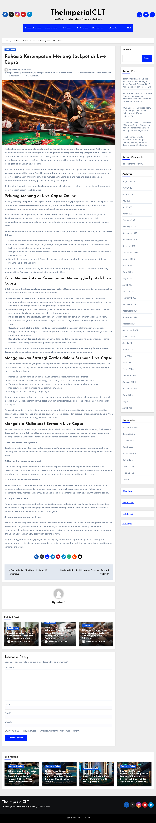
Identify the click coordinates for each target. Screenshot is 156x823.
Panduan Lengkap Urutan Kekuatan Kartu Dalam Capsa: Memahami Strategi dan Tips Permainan (58, 633)
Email (8, 713)
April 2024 (127, 362)
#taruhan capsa (18, 76)
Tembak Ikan (113, 28)
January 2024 (129, 382)
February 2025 (129, 298)
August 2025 (128, 259)
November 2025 (129, 240)
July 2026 (127, 188)
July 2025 (127, 265)
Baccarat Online (33, 28)
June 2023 (127, 395)
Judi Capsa (66, 28)
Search (126, 50)
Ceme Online (51, 28)
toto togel (127, 524)
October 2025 (128, 246)
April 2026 (127, 207)
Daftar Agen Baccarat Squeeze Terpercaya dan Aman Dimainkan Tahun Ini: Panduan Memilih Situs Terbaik (59, 776)
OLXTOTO (87, 817)
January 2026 (129, 227)
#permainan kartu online (90, 73)
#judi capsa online (42, 73)
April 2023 (127, 408)
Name (8, 704)
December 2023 (129, 388)
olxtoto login (128, 502)
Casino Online (128, 434)
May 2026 (127, 201)
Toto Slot (126, 28)
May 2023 (127, 401)
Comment (10, 667)
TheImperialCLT (78, 13)
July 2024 (127, 343)
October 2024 (128, 324)
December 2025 (129, 233)
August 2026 (128, 181)
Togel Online (128, 473)
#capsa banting (14, 73)
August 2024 (128, 337)
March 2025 (128, 291)
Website (8, 722)
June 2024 (127, 350)
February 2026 (129, 220)
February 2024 (129, 375)
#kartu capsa (73, 73)
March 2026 (128, 214)
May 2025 (127, 278)
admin (14, 70)
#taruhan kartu (32, 76)
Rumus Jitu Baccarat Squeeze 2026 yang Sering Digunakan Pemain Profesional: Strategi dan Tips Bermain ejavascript (134, 776)
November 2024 (129, 317)
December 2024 (129, 311)
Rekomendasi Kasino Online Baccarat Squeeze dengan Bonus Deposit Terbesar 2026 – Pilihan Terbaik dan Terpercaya (21, 776)
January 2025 (129, 304)
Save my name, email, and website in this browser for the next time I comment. (43, 731)
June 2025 (127, 272)
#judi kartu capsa (58, 73)
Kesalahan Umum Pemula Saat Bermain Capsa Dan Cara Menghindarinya (20, 636)
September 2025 (130, 252)
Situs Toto (127, 491)
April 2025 (127, 285)
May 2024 (127, 356)
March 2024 (128, 369)
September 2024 (130, 330)
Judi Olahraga (81, 28)
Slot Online (97, 28)
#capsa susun (27, 73)
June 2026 (127, 194)
